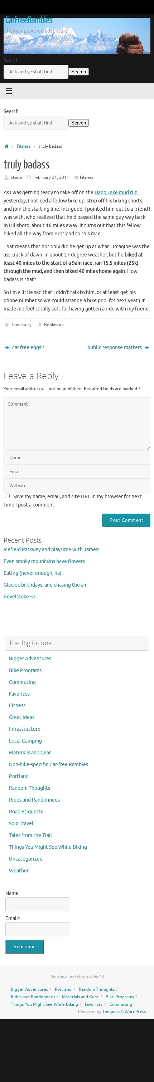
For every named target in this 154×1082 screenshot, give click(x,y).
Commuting (22, 682)
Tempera (111, 1011)
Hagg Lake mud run (116, 193)
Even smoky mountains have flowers (44, 561)
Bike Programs (25, 670)
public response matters (115, 347)
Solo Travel (21, 824)
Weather (19, 871)
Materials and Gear (30, 753)
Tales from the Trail (30, 835)
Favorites (19, 694)
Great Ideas (21, 717)
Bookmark (54, 325)
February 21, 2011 (51, 177)
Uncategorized (26, 859)
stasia (16, 177)
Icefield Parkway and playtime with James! (52, 550)
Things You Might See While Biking (48, 847)
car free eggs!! (27, 347)
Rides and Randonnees (34, 800)
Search (11, 60)
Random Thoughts (29, 788)
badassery (22, 325)
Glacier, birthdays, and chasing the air (45, 585)
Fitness (23, 146)
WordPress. (136, 1011)
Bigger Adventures (30, 659)
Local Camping (25, 741)
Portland (19, 776)
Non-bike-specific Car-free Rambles (48, 765)
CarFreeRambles (28, 20)
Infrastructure (24, 729)
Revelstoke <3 (20, 597)
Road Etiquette (26, 812)
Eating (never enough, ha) (33, 573)
